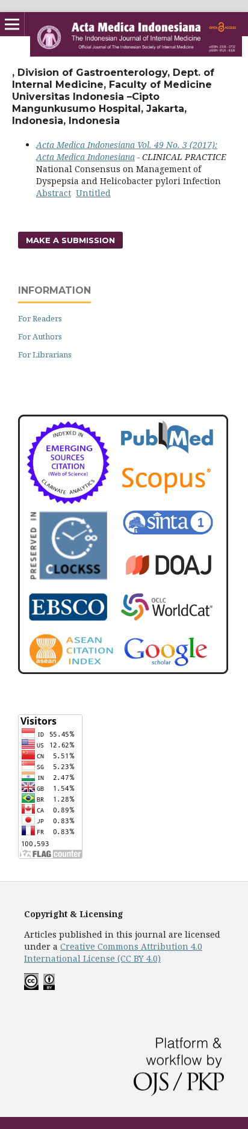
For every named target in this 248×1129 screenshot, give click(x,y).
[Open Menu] (12, 24)
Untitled (93, 193)
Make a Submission (70, 240)
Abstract (53, 193)
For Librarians (45, 354)
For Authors (40, 336)
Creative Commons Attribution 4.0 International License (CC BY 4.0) (113, 952)
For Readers (40, 318)
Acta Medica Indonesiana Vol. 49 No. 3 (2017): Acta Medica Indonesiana (126, 150)
